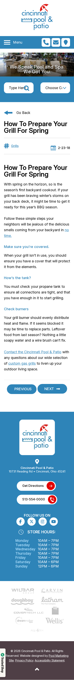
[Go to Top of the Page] (37, 669)
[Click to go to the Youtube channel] (53, 522)
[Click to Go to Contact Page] (56, 42)
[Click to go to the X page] (32, 522)
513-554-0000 (33, 499)
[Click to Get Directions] (65, 42)
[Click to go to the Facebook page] (20, 522)
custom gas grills (22, 363)
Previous (23, 389)
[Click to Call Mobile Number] (46, 42)
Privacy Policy (24, 660)
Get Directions (33, 486)
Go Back (23, 113)
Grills (15, 146)
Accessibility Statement (50, 660)
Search (26, 88)
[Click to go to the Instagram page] (42, 522)
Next (49, 389)
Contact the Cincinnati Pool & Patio (32, 352)
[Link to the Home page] (37, 437)
